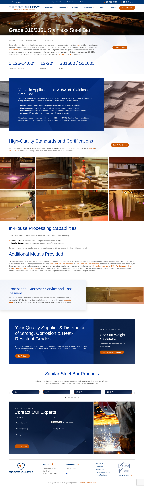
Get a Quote (127, 8)
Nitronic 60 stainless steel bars (61, 263)
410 (71, 54)
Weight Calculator (56, 2)
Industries (88, 8)
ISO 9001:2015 (14, 151)
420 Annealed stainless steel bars (25, 268)
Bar (25, 24)
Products (49, 8)
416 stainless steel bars (100, 266)
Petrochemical (25, 110)
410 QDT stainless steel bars (121, 266)
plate (79, 45)
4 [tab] (75, 397)
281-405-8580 (111, 2)
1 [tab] (66, 397)
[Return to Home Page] (24, 8)
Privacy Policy (91, 483)
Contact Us (71, 464)
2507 (59, 54)
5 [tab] (78, 397)
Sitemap (83, 483)
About (100, 8)
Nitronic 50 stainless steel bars (87, 263)
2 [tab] (69, 397)
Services (62, 8)
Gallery (75, 8)
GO (12, 2)
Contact (113, 8)
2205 (64, 54)
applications (13, 49)
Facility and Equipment (87, 2)
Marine (23, 105)
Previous (10, 393)
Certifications (71, 2)
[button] (119, 47)
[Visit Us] (67, 473)
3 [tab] (72, 397)
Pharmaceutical (26, 108)
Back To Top (124, 475)
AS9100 (92, 148)
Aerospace (24, 113)
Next (134, 393)
